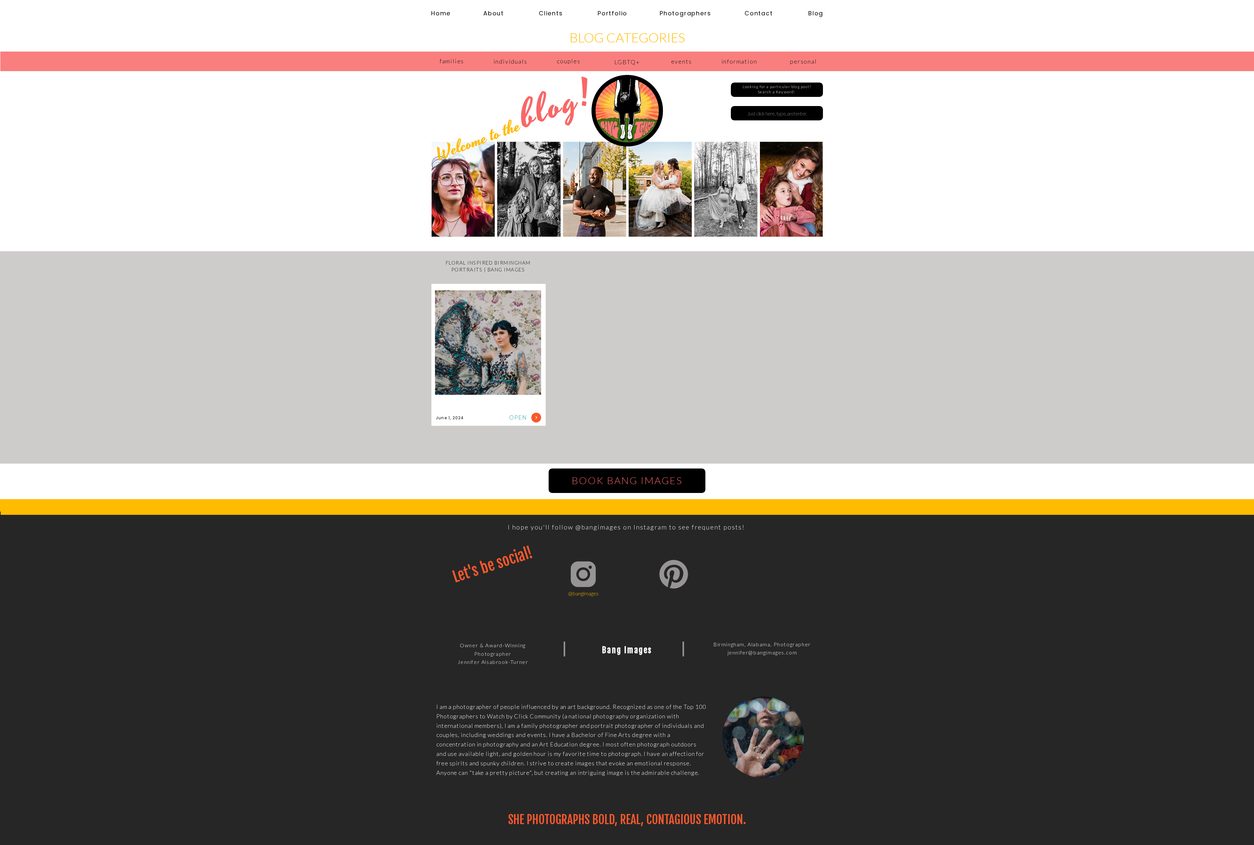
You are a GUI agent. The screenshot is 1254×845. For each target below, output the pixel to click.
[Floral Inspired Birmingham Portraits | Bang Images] (536, 417)
